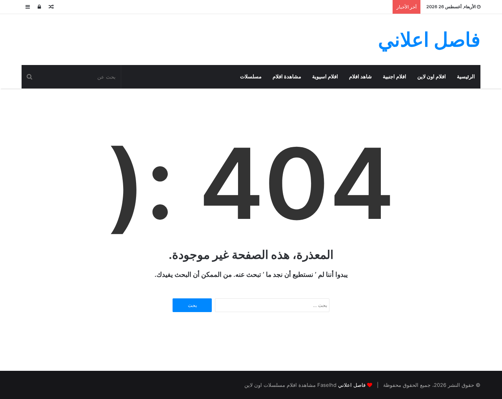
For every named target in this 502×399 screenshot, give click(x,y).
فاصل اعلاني (352, 385)
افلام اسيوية (325, 76)
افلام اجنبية (394, 76)
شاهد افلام (360, 76)
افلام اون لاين (431, 76)
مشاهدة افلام (287, 76)
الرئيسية (466, 76)
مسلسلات (251, 76)
